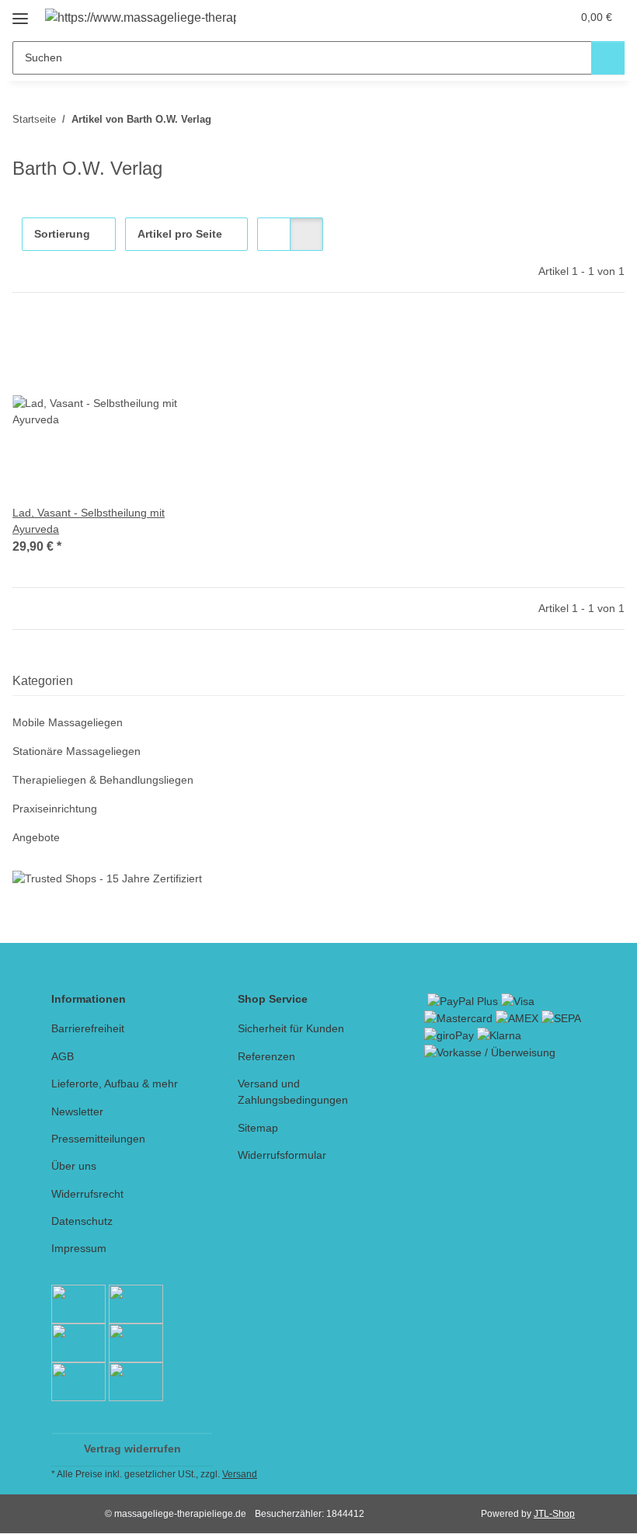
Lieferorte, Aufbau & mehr (114, 1083)
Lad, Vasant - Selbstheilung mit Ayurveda (88, 520)
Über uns (73, 1166)
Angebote (36, 837)
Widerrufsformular (282, 1155)
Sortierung (62, 234)
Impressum (78, 1248)
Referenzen (266, 1056)
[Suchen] (608, 58)
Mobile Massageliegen (67, 722)
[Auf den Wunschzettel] (173, 344)
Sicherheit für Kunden (291, 1028)
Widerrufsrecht (87, 1194)
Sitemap (258, 1128)
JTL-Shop (554, 1513)
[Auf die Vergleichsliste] (133, 344)
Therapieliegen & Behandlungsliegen (102, 780)
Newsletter (77, 1111)
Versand (239, 1474)
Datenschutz (82, 1221)
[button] (498, 17)
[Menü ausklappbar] (20, 13)
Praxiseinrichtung (54, 808)
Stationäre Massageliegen (76, 751)
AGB (62, 1056)
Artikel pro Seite (179, 234)
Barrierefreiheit (87, 1028)
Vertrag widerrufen (132, 1448)
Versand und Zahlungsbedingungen (293, 1091)
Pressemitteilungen (98, 1138)
